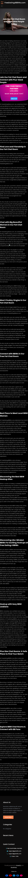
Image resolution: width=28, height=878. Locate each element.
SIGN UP (14, 98)
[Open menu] (2, 6)
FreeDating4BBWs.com (15, 2)
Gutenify (18, 865)
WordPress (14, 867)
